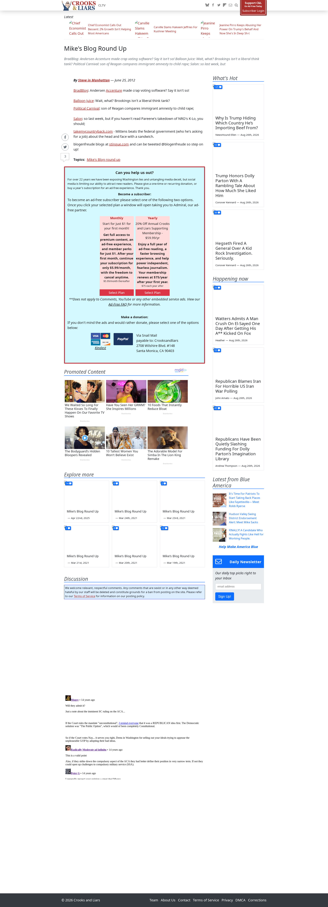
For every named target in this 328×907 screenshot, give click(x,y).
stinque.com (119, 144)
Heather (220, 340)
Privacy (227, 900)
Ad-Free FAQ (117, 304)
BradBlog (80, 90)
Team (153, 900)
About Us (168, 900)
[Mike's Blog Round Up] (86, 493)
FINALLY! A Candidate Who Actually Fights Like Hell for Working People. (246, 534)
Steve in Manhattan (94, 80)
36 (215, 212)
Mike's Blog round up (103, 159)
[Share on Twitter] (65, 147)
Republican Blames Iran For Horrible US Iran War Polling (238, 386)
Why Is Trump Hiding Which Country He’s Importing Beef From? (236, 123)
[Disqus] (134, 736)
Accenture (114, 90)
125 (216, 87)
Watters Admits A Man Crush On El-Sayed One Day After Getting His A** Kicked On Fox (237, 326)
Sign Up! (224, 596)
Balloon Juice (83, 100)
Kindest (100, 348)
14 (67, 483)
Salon (77, 118)
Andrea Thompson (226, 465)
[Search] (236, 5)
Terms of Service (84, 596)
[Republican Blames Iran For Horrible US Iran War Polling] (238, 362)
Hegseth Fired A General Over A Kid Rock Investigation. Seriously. (233, 250)
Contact (184, 900)
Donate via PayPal (123, 339)
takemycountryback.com (93, 131)
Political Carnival (86, 108)
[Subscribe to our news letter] (230, 5)
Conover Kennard (225, 202)
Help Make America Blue (238, 546)
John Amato (222, 398)
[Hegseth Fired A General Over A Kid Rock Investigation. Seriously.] (238, 224)
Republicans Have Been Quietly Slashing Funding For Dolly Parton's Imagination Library (238, 448)
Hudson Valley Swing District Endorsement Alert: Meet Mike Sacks (243, 518)
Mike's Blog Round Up (95, 48)
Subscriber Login (253, 10)
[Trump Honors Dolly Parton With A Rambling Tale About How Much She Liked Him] (238, 156)
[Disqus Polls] (135, 646)
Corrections (257, 900)
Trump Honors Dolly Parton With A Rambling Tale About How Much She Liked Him (235, 185)
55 (215, 350)
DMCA (240, 900)
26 (215, 287)
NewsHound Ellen (225, 134)
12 (163, 528)
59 (215, 144)
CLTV (102, 5)
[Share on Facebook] (65, 137)
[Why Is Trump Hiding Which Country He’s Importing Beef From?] (238, 98)
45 (215, 408)
